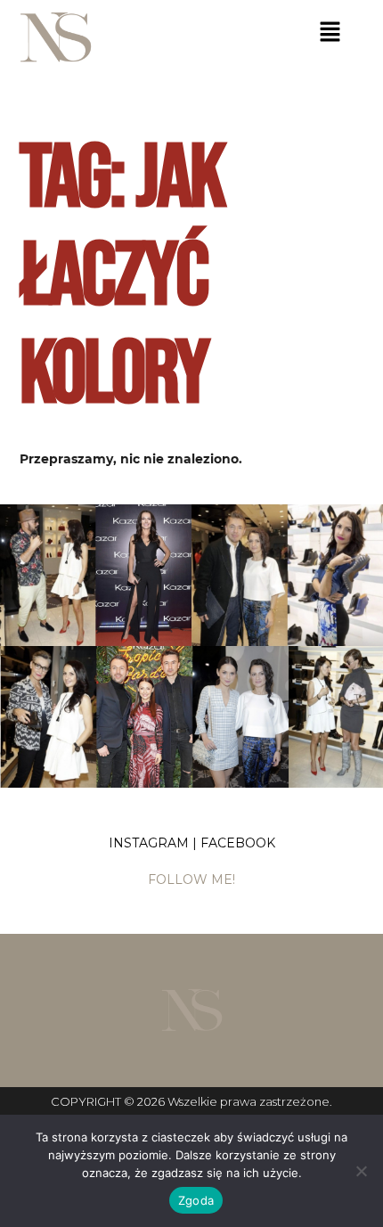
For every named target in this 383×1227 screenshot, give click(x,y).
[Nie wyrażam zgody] (361, 1171)
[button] (330, 33)
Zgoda (196, 1200)
